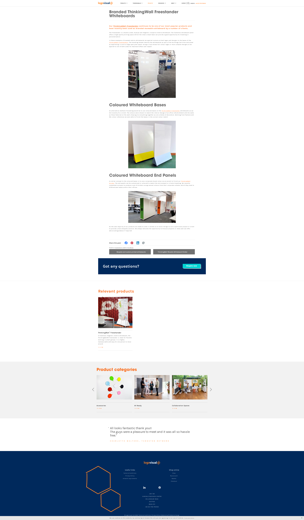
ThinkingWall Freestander (125, 26)
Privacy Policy (130, 476)
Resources (161, 3)
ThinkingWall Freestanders (118, 42)
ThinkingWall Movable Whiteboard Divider (172, 252)
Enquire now (191, 266)
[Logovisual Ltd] (105, 3)
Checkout (174, 481)
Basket (174, 478)
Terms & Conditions (130, 473)
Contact (184, 3)
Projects (150, 3)
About (172, 3)
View (101, 347)
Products (123, 3)
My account (174, 476)
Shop (174, 473)
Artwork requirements (130, 478)
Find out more (189, 518)
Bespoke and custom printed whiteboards (131, 252)
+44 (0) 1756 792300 (200, 3)
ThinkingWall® (137, 3)
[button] (93, 389)
